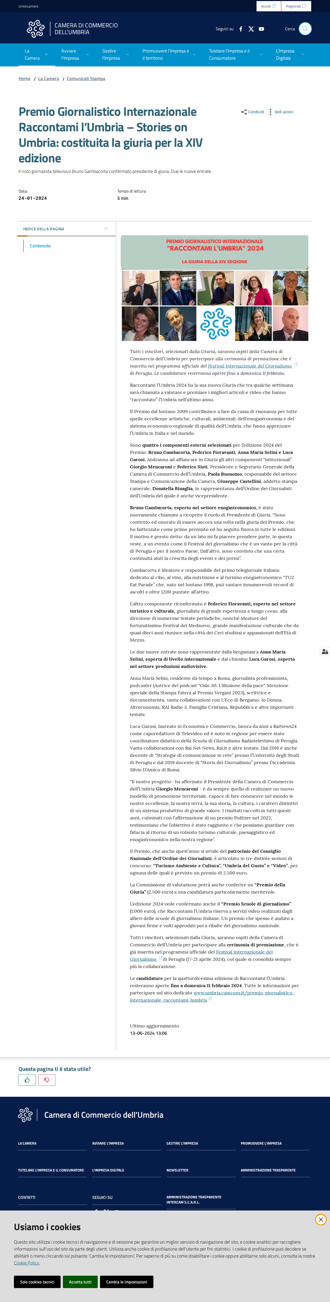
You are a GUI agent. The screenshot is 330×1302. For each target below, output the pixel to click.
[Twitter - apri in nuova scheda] (249, 28)
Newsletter (177, 1170)
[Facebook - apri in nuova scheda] (239, 28)
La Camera (48, 78)
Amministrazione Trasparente (268, 1170)
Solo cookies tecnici (37, 1282)
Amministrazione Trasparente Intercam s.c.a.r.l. (194, 1199)
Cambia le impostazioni (126, 1282)
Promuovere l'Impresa (261, 1143)
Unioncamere (28, 6)
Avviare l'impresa (108, 1143)
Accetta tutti (80, 1282)
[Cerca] (305, 28)
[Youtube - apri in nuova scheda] (259, 28)
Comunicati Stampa (86, 78)
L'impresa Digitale (108, 1170)
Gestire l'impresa (182, 1143)
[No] (46, 1080)
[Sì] (27, 1080)
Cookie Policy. (27, 1262)
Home (24, 78)
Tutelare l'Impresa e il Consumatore (51, 1170)
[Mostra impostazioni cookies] (325, 651)
